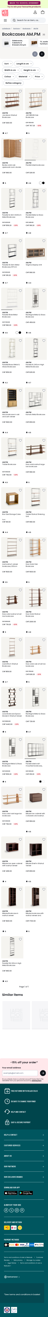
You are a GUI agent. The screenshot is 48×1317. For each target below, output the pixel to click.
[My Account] (35, 12)
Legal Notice (12, 1263)
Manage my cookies (33, 1260)
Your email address (11, 1067)
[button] (42, 12)
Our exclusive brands (13, 1177)
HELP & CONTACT (10, 1135)
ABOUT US (8, 1156)
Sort (6, 63)
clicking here (36, 1081)
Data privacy (18, 1260)
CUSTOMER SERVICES (12, 1145)
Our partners (10, 1166)
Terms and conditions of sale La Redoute (18, 1257)
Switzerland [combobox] (12, 1277)
